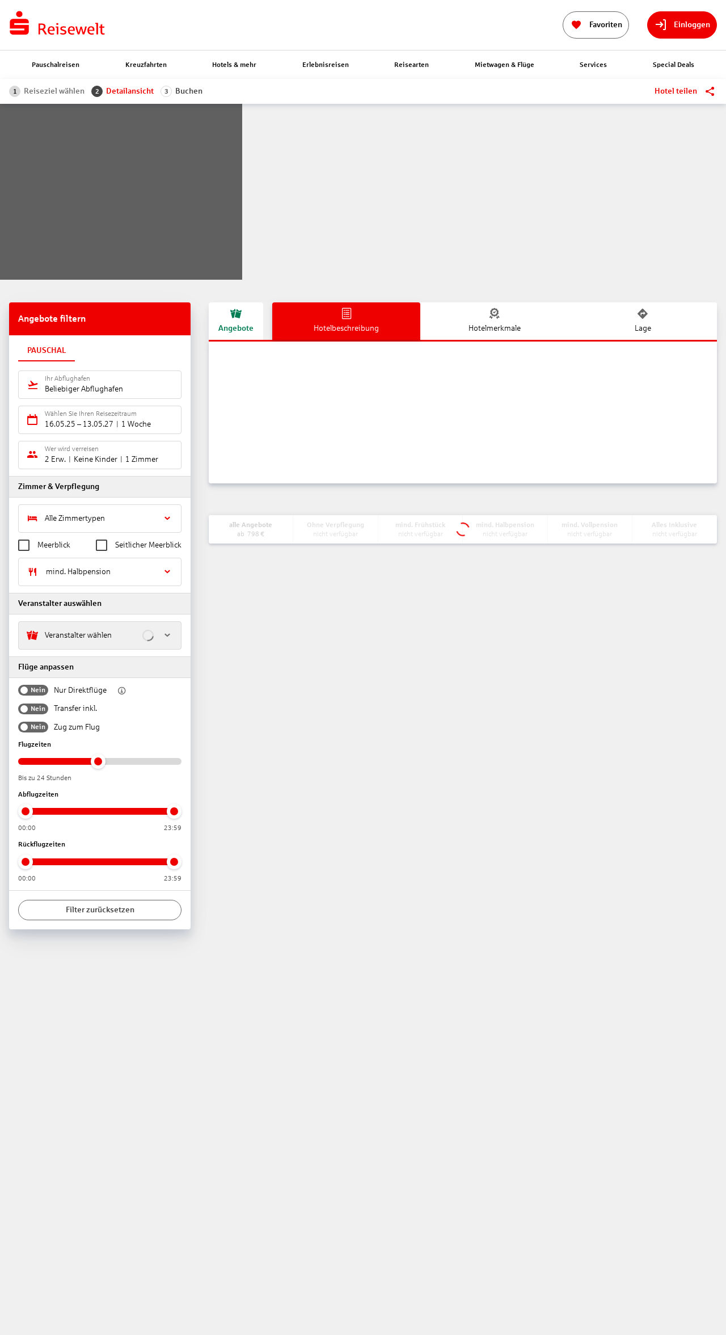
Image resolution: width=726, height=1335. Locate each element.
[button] (118, 690)
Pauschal (46, 350)
